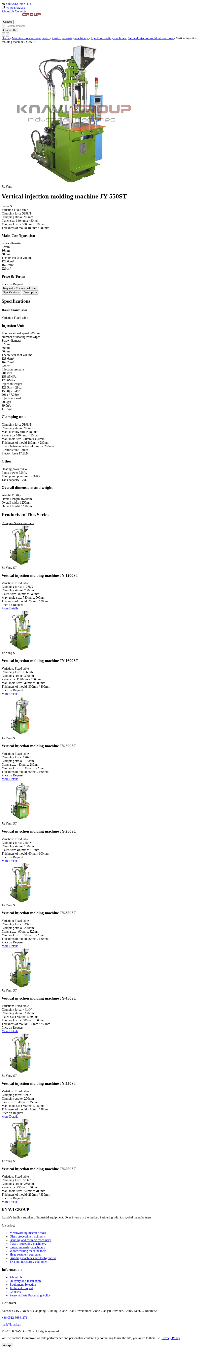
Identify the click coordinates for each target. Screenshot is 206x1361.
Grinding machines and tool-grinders (33, 1258)
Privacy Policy (171, 1338)
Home (6, 38)
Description (30, 292)
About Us (8, 11)
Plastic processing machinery (70, 38)
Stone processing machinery (27, 1247)
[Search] (3, 26)
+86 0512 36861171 (18, 3)
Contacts (20, 11)
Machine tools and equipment (31, 38)
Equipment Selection (23, 1284)
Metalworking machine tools (28, 1233)
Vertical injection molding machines (151, 38)
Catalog (7, 21)
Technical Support (21, 1288)
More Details (10, 608)
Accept (7, 1345)
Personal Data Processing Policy (30, 1295)
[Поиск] (3, 34)
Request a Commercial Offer (19, 288)
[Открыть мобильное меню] (7, 34)
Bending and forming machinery (30, 1240)
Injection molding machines (109, 38)
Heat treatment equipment (26, 1254)
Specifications (11, 292)
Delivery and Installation (25, 1281)
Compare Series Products (18, 523)
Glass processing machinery (27, 1236)
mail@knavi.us (15, 7)
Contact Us (9, 30)
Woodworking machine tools (28, 1251)
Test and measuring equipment (29, 1261)
